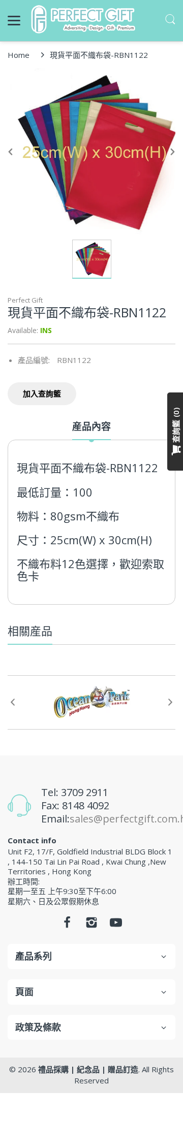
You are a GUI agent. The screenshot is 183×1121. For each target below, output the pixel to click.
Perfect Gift (25, 300)
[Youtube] (116, 925)
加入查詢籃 (42, 393)
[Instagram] (91, 925)
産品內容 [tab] (91, 426)
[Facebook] (67, 925)
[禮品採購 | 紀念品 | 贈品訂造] (84, 19)
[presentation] (13, 702)
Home (18, 55)
